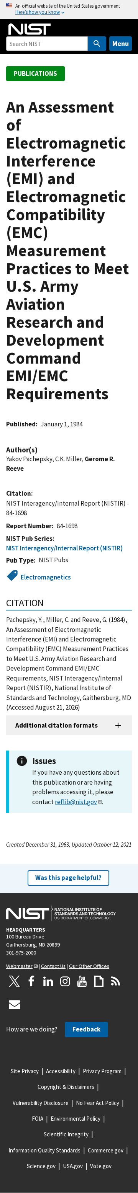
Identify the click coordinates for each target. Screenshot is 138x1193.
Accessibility (61, 1071)
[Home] (29, 29)
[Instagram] (65, 981)
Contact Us (53, 966)
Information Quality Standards (44, 1150)
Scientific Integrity (66, 1134)
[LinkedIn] (48, 981)
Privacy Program (102, 1071)
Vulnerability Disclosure (41, 1103)
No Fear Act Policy (97, 1103)
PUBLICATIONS (35, 73)
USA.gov (73, 1166)
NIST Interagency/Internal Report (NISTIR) (64, 548)
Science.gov (41, 1166)
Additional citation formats (56, 725)
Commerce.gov (105, 1150)
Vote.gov (101, 1166)
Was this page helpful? (68, 877)
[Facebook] (31, 981)
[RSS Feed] (115, 981)
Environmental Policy (75, 1118)
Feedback (86, 1029)
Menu (120, 43)
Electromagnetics (46, 577)
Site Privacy (25, 1071)
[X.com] (14, 981)
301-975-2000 (21, 952)
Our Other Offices (89, 966)
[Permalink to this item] (41, 450)
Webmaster (19, 966)
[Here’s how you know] (69, 9)
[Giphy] (98, 981)
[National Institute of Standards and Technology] (61, 913)
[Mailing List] (14, 1004)
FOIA (37, 1118)
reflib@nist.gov (76, 802)
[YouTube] (82, 981)
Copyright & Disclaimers (66, 1086)
